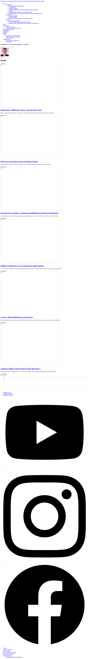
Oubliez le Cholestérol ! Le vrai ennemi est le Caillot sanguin (22, 266)
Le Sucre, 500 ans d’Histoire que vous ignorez (17, 317)
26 (5, 375)
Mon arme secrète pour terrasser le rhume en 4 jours (19, 161)
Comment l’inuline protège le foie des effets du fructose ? (21, 369)
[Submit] (14, 47)
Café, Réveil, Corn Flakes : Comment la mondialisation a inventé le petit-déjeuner (29, 213)
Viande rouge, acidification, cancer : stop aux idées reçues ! (21, 110)
